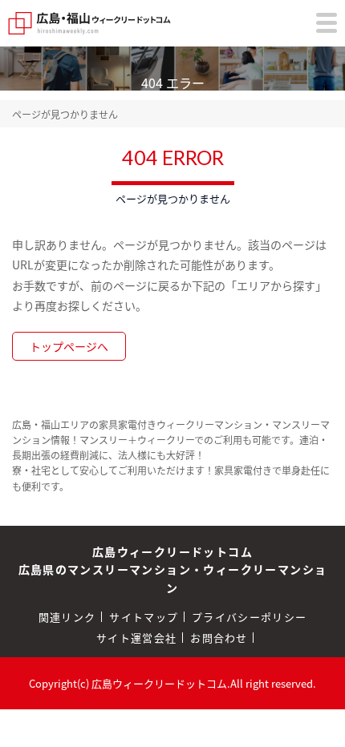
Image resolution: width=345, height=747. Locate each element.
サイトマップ (143, 617)
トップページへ (69, 346)
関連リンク (67, 617)
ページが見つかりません (65, 114)
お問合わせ (219, 637)
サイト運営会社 (136, 637)
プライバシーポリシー (249, 617)
